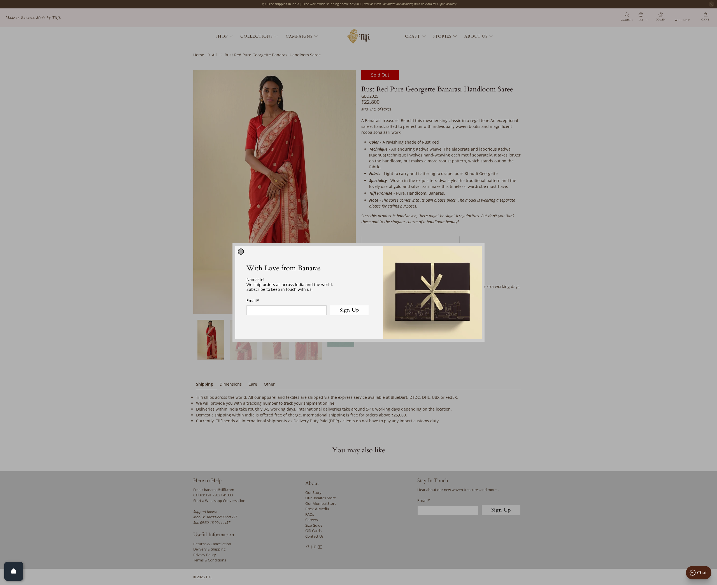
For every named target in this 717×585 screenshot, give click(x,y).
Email (252, 300)
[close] (241, 251)
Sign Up (349, 310)
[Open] (13, 571)
